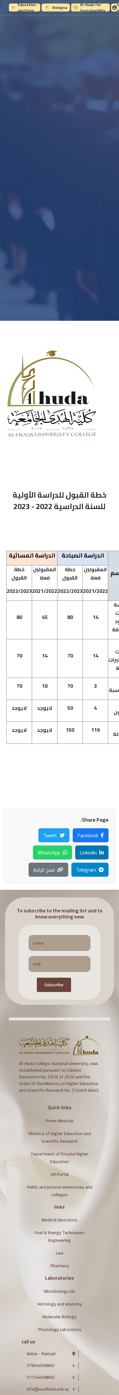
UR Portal (59, 1174)
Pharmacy (59, 1266)
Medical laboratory (59, 1220)
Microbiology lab (59, 1291)
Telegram (86, 869)
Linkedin (88, 852)
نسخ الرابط (44, 869)
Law (59, 1253)
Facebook (87, 835)
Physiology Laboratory (59, 1329)
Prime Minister (60, 1121)
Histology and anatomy (59, 1304)
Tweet (50, 835)
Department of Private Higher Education (60, 1158)
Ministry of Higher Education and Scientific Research (60, 1137)
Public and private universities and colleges (59, 1191)
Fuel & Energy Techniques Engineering (59, 1236)
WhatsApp (49, 852)
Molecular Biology (59, 1316)
